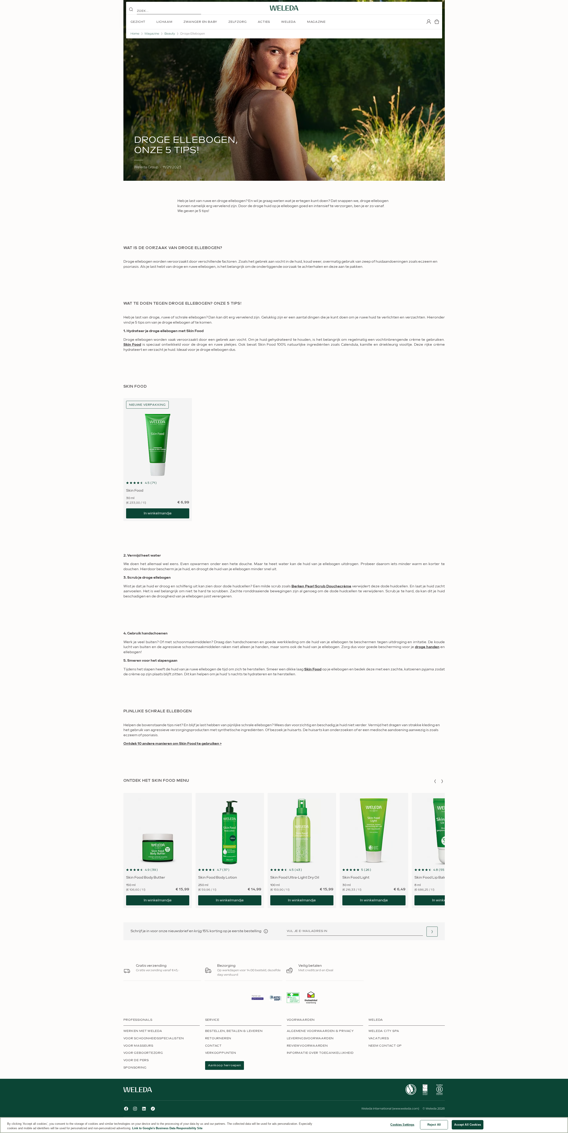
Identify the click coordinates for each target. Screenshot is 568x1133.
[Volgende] (442, 781)
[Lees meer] (411, 1089)
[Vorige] (435, 781)
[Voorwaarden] (265, 931)
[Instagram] (135, 1108)
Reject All (434, 1124)
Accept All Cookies (467, 1124)
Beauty (169, 33)
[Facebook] (126, 1108)
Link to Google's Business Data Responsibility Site (167, 1128)
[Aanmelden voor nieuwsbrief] (432, 932)
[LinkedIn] (144, 1108)
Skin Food (132, 345)
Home (135, 33)
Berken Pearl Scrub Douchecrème (321, 586)
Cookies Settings (402, 1124)
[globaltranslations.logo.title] (284, 8)
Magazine (152, 33)
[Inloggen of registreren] (428, 21)
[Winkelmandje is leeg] (436, 21)
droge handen (427, 647)
